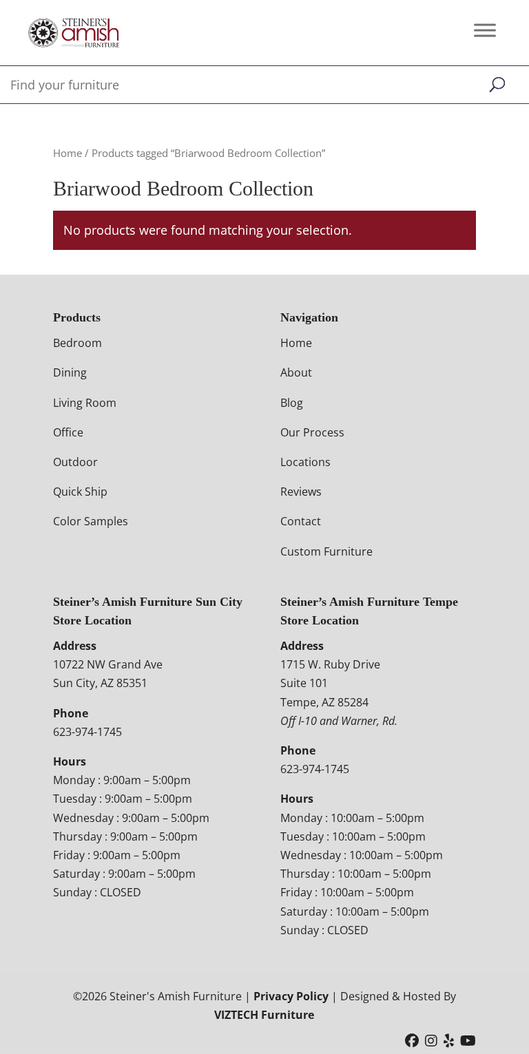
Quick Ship (80, 491)
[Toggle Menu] (485, 29)
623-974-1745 (87, 731)
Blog (291, 402)
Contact (300, 521)
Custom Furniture (326, 551)
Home (67, 153)
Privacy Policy (291, 996)
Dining (70, 372)
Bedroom (77, 342)
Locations (305, 462)
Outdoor (75, 462)
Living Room (84, 402)
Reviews (301, 491)
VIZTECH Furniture (264, 1014)
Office (68, 432)
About (296, 372)
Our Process (312, 432)
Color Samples (90, 521)
